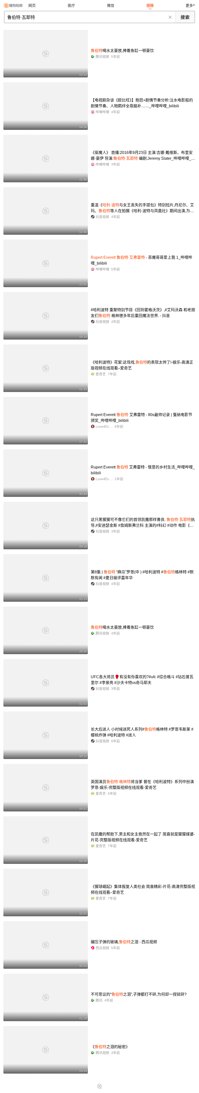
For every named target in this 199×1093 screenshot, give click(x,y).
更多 (189, 5)
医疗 (71, 5)
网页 (32, 5)
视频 (150, 5)
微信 (110, 5)
